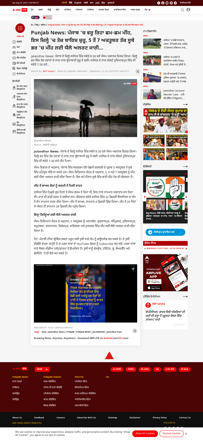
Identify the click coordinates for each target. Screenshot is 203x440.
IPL (108, 377)
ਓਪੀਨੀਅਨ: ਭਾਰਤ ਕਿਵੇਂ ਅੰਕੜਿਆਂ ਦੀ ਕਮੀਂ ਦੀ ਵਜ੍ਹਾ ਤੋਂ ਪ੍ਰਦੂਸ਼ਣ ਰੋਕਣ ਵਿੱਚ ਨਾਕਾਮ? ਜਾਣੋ (165, 316)
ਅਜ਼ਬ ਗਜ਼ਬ (135, 9)
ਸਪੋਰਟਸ (79, 9)
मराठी (86, 2)
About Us (17, 418)
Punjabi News (20, 377)
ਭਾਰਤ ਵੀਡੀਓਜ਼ (50, 399)
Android (108, 338)
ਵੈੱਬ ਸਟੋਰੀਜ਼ (21, 58)
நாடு (97, 2)
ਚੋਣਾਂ (57, 9)
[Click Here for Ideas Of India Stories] (47, 17)
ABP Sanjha (48, 71)
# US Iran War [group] (178, 248)
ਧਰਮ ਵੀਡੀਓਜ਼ (50, 381)
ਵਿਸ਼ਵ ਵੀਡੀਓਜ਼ (50, 405)
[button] (20, 30)
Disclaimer (134, 418)
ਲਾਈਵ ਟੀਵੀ (170, 369)
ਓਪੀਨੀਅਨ (21, 74)
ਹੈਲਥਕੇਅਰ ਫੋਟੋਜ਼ (82, 387)
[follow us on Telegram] (175, 3)
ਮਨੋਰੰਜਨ (67, 9)
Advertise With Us (86, 418)
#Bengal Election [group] (157, 248)
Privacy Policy (160, 418)
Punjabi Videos (52, 377)
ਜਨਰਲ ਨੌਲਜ (104, 9)
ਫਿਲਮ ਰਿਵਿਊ (22, 68)
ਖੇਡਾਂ (18, 47)
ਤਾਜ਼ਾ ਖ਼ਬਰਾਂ (17, 381)
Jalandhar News (56, 332)
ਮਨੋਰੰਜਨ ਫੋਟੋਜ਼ (81, 381)
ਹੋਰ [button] (146, 9)
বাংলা (91, 2)
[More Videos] (185, 104)
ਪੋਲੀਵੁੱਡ (15, 399)
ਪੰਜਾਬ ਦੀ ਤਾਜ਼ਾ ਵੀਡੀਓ (53, 387)
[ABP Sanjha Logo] (20, 10)
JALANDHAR (98, 332)
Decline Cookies (172, 433)
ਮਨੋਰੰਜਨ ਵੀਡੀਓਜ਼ (51, 393)
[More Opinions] (185, 296)
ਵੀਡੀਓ (19, 41)
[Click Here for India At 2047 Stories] (35, 17)
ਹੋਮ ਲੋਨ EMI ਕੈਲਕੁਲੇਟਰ (22, 88)
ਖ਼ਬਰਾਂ (40, 9)
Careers (60, 418)
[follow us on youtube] (167, 3)
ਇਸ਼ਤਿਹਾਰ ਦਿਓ (185, 3)
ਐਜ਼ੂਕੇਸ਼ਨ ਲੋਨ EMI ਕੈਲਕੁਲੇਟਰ (22, 115)
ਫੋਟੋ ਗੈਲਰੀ (21, 63)
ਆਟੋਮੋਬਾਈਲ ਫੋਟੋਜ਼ (83, 399)
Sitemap (112, 418)
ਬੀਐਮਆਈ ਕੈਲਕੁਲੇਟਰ (21, 132)
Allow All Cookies (145, 433)
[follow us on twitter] (158, 3)
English (78, 2)
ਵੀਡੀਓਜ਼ (131, 369)
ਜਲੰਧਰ (43, 25)
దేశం (103, 2)
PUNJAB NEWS (83, 332)
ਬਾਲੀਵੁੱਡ (15, 393)
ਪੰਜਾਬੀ (64, 2)
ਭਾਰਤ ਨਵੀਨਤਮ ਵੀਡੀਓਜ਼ (85, 393)
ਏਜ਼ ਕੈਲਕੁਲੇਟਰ (21, 124)
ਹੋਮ (32, 9)
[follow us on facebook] (163, 3)
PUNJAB (70, 332)
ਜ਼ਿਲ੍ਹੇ (49, 9)
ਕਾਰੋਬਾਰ (90, 9)
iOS (120, 338)
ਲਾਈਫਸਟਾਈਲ (120, 9)
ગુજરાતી (110, 2)
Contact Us (185, 418)
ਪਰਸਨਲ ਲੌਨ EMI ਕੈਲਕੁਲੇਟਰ (22, 97)
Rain (44, 332)
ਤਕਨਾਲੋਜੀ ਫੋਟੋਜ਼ (81, 405)
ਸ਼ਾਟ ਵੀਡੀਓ (21, 52)
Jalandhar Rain (114, 332)
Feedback (39, 418)
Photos (79, 377)
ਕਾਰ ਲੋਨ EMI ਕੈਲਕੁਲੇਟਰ (22, 106)
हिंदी (70, 2)
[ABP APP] (154, 281)
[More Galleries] (185, 166)
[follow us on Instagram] (171, 3)
